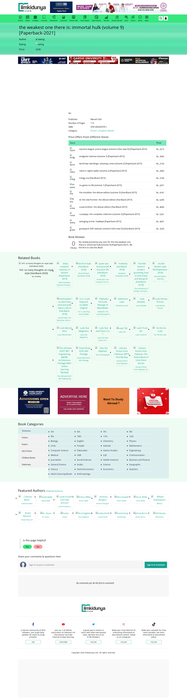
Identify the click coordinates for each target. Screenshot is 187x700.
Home (20, 20)
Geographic (134, 464)
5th (52, 431)
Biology (54, 441)
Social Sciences (84, 459)
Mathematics (135, 445)
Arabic (80, 464)
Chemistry (108, 441)
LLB (104, 455)
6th (78, 431)
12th (131, 436)
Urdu (53, 445)
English (80, 441)
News (27, 20)
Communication (137, 455)
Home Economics (85, 469)
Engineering (135, 450)
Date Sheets (96, 20)
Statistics (133, 469)
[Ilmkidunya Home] (32, 7)
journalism (56, 459)
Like (33, 642)
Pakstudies (82, 450)
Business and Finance (139, 459)
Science (106, 464)
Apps (147, 20)
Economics (108, 469)
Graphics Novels (106, 130)
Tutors (133, 20)
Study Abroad (117, 20)
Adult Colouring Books (61, 474)
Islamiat (107, 445)
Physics (132, 441)
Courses (44, 20)
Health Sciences (110, 459)
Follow (94, 642)
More (140, 20)
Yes (27, 546)
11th (105, 436)
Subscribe (63, 642)
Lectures (63, 20)
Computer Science (59, 450)
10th (79, 436)
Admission (54, 20)
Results (106, 20)
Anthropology (83, 474)
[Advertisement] (93, 83)
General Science (58, 464)
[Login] (166, 18)
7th (104, 431)
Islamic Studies (110, 450)
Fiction (94, 130)
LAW (79, 455)
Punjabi (80, 445)
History (54, 469)
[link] (61, 7)
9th (52, 436)
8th (130, 431)
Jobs (126, 20)
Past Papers (85, 20)
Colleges (35, 20)
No (38, 546)
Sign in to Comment (156, 565)
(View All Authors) (54, 491)
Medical (54, 455)
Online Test (73, 20)
